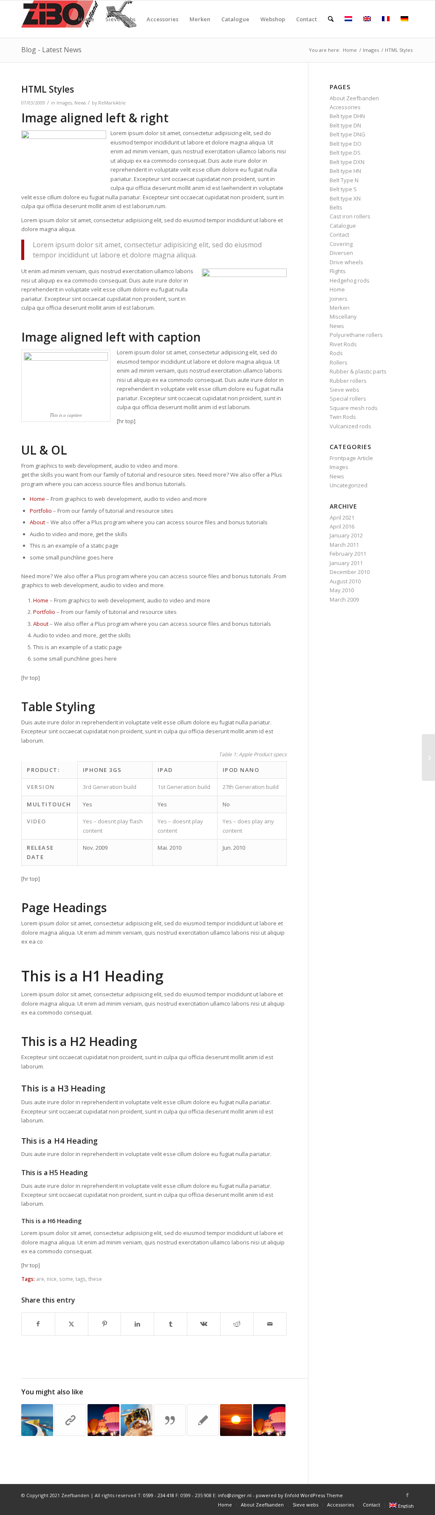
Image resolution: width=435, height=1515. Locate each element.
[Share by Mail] (270, 1324)
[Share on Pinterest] (104, 1324)
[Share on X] (71, 1324)
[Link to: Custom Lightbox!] (37, 1420)
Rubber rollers (348, 380)
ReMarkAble (112, 103)
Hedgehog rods (350, 280)
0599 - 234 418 (158, 1495)
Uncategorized (348, 485)
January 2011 (346, 563)
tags (81, 1278)
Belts (336, 207)
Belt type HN (345, 171)
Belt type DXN (347, 162)
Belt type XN (345, 198)
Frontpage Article (351, 458)
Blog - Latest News (51, 49)
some (66, 1278)
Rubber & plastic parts (358, 371)
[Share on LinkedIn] (137, 1324)
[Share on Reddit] (236, 1324)
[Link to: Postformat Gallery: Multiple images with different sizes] (103, 1420)
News (80, 103)
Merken (340, 307)
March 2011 (344, 544)
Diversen (341, 253)
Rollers (338, 362)
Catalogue (343, 225)
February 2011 (348, 553)
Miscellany (343, 316)
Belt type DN (345, 125)
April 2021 (342, 517)
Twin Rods (343, 417)
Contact (339, 234)
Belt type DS (345, 152)
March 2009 (344, 599)
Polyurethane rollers (356, 335)
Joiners (338, 298)
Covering (341, 244)
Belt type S (343, 189)
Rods (336, 353)
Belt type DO (346, 143)
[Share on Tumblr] (170, 1324)
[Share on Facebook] (38, 1324)
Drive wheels (346, 262)
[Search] (330, 19)
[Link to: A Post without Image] (203, 1420)
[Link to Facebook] (407, 1495)
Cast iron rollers (350, 216)
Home (37, 499)
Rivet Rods (343, 344)
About (37, 522)
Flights (338, 271)
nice (51, 1278)
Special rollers (348, 398)
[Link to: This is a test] (236, 1420)
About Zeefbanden (354, 98)
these (95, 1278)
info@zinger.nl (234, 1495)
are (40, 1278)
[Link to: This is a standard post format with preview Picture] (269, 1420)
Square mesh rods (354, 408)
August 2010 (345, 581)
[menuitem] (86, 19)
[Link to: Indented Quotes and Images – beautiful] (137, 1420)
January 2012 (346, 535)
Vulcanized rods (350, 426)
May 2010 (342, 590)
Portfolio (41, 510)
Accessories (345, 107)
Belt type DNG (347, 134)
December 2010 (350, 572)
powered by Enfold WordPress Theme (299, 1495)
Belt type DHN (347, 116)
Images (64, 103)
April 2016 (342, 526)
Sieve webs (344, 389)
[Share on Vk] (203, 1324)
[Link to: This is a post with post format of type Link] (70, 1420)
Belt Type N (344, 180)
